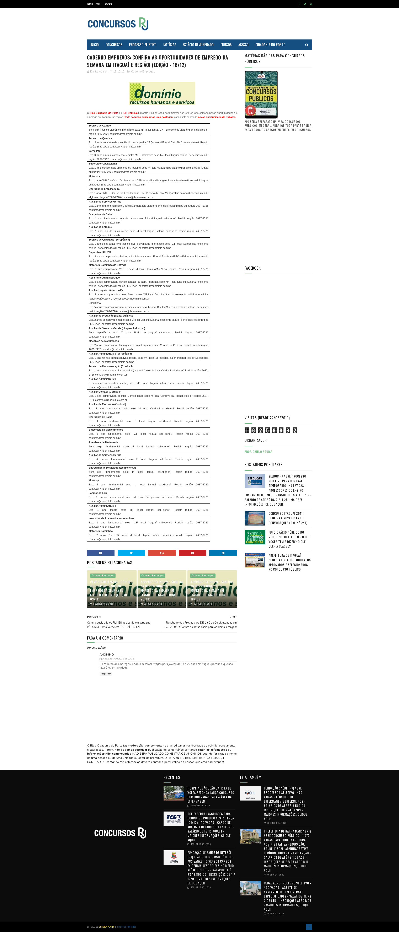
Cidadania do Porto (270, 44)
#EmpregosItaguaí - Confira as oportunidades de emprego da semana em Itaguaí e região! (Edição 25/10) (162, 590)
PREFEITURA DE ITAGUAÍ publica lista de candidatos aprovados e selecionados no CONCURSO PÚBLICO (289, 562)
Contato (108, 4)
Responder (106, 673)
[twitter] (304, 4)
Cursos (226, 44)
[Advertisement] (236, 24)
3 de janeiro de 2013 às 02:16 (118, 658)
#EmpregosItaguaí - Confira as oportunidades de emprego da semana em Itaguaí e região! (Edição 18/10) (212, 590)
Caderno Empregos (143, 72)
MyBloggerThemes (126, 926)
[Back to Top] (309, 927)
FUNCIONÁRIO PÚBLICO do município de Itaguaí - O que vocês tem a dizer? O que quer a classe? (289, 539)
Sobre (99, 4)
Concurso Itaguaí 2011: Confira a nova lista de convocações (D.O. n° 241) (287, 518)
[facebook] (299, 4)
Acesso (243, 44)
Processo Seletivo (143, 44)
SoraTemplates (107, 926)
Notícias (169, 44)
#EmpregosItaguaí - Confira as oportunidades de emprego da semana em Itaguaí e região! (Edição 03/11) (111, 590)
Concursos (114, 44)
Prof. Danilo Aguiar (258, 451)
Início (90, 4)
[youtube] (310, 4)
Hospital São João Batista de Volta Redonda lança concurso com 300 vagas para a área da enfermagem (210, 794)
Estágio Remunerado (198, 44)
